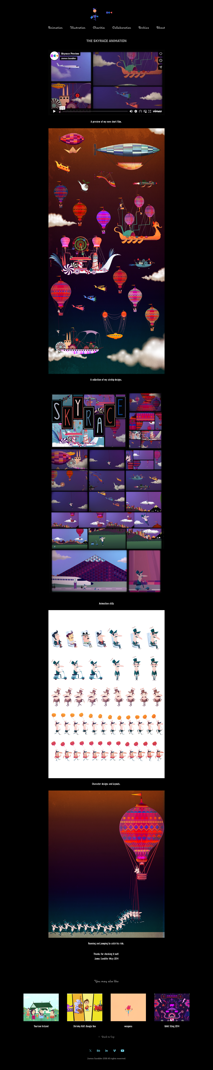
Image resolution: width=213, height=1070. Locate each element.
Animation (55, 27)
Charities (99, 27)
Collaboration (121, 27)
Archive (143, 27)
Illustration (77, 27)
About (160, 27)
